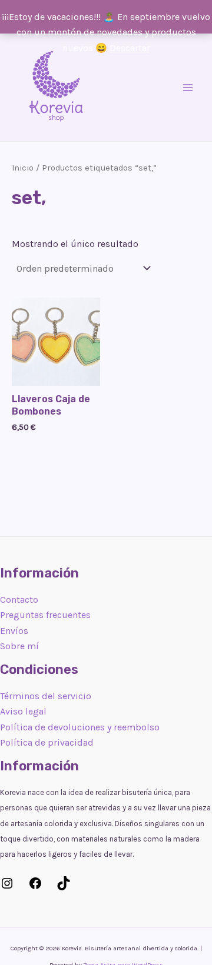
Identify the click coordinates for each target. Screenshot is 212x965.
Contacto (19, 599)
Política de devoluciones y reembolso (80, 727)
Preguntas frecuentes (45, 614)
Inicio (23, 168)
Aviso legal (23, 711)
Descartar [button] (130, 48)
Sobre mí (19, 646)
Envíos (14, 630)
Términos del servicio (45, 696)
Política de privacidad (47, 742)
